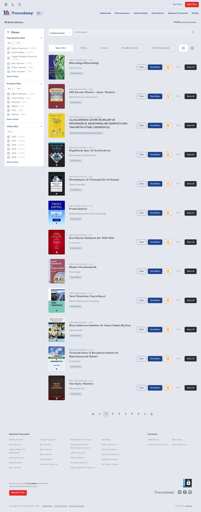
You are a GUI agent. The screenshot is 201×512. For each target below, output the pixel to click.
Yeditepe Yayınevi (109, 459)
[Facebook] (185, 493)
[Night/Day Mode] (13, 4)
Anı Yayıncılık (15, 445)
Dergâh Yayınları (48, 440)
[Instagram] (190, 493)
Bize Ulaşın (177, 440)
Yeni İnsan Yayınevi (110, 464)
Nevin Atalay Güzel (77, 155)
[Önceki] (99, 414)
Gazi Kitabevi (76, 102)
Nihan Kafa (91, 155)
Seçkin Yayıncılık (108, 445)
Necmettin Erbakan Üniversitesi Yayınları (86, 133)
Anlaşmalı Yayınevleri (178, 13)
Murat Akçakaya (92, 301)
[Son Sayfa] (152, 414)
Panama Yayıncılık (79, 463)
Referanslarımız (122, 13)
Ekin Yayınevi (46, 454)
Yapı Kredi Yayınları (110, 454)
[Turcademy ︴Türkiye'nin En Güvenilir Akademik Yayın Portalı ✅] (18, 13)
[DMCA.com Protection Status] (187, 483)
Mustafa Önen (91, 97)
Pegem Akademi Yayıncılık (83, 468)
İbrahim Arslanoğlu (77, 185)
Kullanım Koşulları (76, 506)
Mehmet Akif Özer (77, 97)
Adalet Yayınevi (16, 440)
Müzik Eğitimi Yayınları (81, 440)
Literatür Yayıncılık (48, 464)
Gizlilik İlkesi (47, 506)
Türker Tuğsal (74, 272)
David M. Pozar (75, 68)
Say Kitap (106, 440)
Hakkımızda (105, 13)
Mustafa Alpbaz (76, 214)
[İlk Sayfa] (93, 414)
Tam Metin (155, 67)
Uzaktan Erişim (141, 13)
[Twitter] (179, 493)
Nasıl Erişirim (158, 13)
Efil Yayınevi (45, 445)
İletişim (195, 13)
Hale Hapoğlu (100, 214)
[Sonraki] (145, 414)
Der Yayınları (15, 468)
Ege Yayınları (46, 450)
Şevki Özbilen (75, 361)
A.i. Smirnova (74, 243)
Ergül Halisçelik (75, 330)
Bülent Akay (89, 214)
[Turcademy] (163, 493)
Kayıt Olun (192, 4)
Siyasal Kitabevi (108, 450)
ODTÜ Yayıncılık (78, 453)
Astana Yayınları (16, 458)
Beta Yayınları (15, 463)
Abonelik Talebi (18, 493)
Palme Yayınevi (76, 73)
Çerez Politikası (60, 506)
